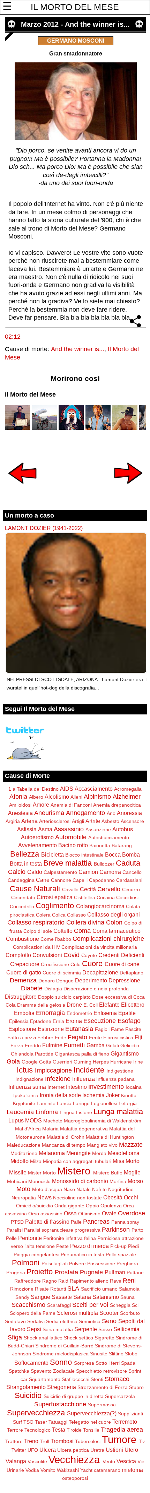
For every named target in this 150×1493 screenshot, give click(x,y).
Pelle (11, 1238)
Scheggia (120, 1305)
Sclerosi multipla (77, 1313)
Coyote (89, 955)
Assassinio (69, 829)
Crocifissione (55, 964)
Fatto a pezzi (21, 1037)
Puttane (135, 1272)
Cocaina (106, 897)
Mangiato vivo (102, 1145)
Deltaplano (131, 972)
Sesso (105, 1329)
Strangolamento (26, 1387)
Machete (52, 1120)
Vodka (32, 1470)
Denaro (46, 980)
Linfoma (47, 1112)
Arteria (29, 821)
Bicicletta (52, 854)
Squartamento (44, 1379)
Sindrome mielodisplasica (60, 1353)
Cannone (61, 880)
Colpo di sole (37, 931)
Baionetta (99, 845)
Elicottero (132, 1004)
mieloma (132, 1470)
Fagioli (102, 1029)
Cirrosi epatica (55, 897)
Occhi (131, 1197)
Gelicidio (129, 1045)
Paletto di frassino (47, 1221)
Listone (84, 1112)
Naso (69, 1189)
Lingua (67, 1112)
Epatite (127, 1013)
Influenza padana (115, 1079)
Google (30, 1062)
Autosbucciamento (108, 837)
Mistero (73, 1171)
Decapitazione (100, 972)
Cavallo (70, 889)
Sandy (22, 1297)
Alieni (76, 797)
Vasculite (37, 1461)
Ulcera (47, 1450)
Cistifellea (84, 897)
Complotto (18, 955)
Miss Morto (126, 1161)
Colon (114, 922)
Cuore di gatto (23, 972)
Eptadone (40, 1021)
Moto (23, 1189)
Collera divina (85, 922)
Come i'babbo (55, 939)
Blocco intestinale (84, 855)
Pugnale (91, 1272)
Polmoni (25, 1262)
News (44, 1197)
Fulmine (52, 1045)
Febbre (45, 1037)
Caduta (128, 863)
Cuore (92, 963)
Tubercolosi (87, 1441)
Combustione (22, 939)
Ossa (70, 1213)
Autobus (122, 829)
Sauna (127, 1297)
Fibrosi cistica (118, 1037)
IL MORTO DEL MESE (75, 7)
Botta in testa (26, 863)
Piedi (133, 1246)
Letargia (128, 1103)
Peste (62, 1246)
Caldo (34, 872)
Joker (113, 1095)
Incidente (89, 1070)
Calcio (16, 871)
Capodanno (102, 880)
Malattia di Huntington (110, 1137)
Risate (42, 1289)
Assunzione (98, 829)
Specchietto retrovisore (101, 1371)
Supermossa (102, 1404)
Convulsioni (47, 955)
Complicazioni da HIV (36, 947)
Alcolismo (57, 796)
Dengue (65, 980)
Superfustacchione (60, 1404)
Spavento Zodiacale (53, 1371)
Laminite (46, 1103)
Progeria (15, 1272)
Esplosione (22, 1029)
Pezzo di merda (89, 1246)
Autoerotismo (37, 837)
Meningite (78, 1153)
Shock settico (78, 1337)
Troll (44, 1441)
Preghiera (127, 1263)
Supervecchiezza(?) (92, 1413)
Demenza (23, 980)
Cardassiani (129, 880)
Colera (43, 915)
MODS (33, 1120)
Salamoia (129, 1289)
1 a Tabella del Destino (33, 789)
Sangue (40, 1297)
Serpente (85, 1329)
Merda (99, 1153)
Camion (88, 872)
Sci (135, 1305)
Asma (45, 829)
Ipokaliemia (25, 1095)
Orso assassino (45, 1213)
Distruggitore (21, 996)
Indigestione (119, 1071)
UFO (33, 1450)
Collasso (76, 915)
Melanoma (52, 1153)
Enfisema (105, 1013)
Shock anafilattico (43, 1337)
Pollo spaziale (121, 1254)
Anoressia (129, 813)
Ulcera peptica (73, 1450)
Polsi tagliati (55, 1263)
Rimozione (21, 1289)
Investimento (106, 1086)
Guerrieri (62, 1062)
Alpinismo (97, 796)
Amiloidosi (20, 805)
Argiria (13, 821)
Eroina (74, 1021)
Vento (109, 1461)
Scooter (109, 1313)
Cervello (108, 889)
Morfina (118, 1181)
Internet (56, 1087)
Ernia (58, 1021)
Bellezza (24, 854)
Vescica (126, 1461)
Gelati (112, 1045)
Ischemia (93, 1095)
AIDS (66, 788)
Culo (75, 964)
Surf (17, 1422)
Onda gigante (69, 1205)
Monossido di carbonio (80, 1181)
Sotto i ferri (108, 1363)
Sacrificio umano (99, 1289)
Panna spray (125, 1222)
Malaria (50, 1128)
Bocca (113, 854)
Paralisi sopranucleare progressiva (62, 1230)
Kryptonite (24, 1103)
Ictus (25, 1070)
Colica (59, 915)
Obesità (112, 1197)
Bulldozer (104, 864)
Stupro (136, 1387)
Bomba (131, 854)
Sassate (62, 1297)
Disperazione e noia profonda (96, 988)
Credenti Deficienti (121, 955)
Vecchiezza (74, 1459)
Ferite (95, 1037)
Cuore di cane (122, 964)
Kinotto (128, 1095)
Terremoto (124, 1421)
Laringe (81, 1103)
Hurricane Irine (126, 1062)
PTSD (17, 1222)
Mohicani (17, 1181)
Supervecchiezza (36, 1412)
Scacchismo (28, 1304)
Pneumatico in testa (82, 1254)
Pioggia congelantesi (36, 1254)
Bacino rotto (73, 845)
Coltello (63, 931)
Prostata (66, 1272)
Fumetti (74, 1045)
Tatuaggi (57, 1422)
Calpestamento (60, 872)
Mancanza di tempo (63, 1145)
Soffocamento (31, 1363)
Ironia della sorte (60, 1095)
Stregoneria (61, 1387)
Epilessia (19, 1021)
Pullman (115, 1272)
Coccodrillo (22, 906)
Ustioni (114, 1450)
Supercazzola (120, 1396)
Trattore (14, 1441)
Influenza (83, 1079)
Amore (41, 804)
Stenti (97, 1379)
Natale (83, 1189)
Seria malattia (58, 1329)
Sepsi (34, 1329)
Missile (18, 1172)
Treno (31, 1441)
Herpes (101, 1062)
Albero (36, 797)
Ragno (49, 1281)
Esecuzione (99, 1020)
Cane (43, 880)
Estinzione (51, 1029)
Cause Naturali (35, 888)
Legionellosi (104, 1103)
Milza (36, 1161)
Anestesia (20, 813)
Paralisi (15, 1230)
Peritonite (30, 1238)
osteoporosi (75, 1478)
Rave (115, 1281)
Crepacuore (24, 964)
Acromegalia (128, 789)
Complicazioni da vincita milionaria (99, 947)
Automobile (71, 837)
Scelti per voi (90, 1304)
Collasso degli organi (113, 914)
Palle (76, 1222)
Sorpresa (84, 1363)
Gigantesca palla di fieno (82, 1054)
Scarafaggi (59, 1305)
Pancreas (96, 1221)
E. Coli (90, 1005)
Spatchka (19, 1371)
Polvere (77, 1263)
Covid (71, 955)
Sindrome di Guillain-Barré (64, 1345)
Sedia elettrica (61, 1321)
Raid (63, 1281)
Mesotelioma (124, 1153)
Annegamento (85, 812)
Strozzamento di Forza (102, 1387)
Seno (109, 1321)
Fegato (77, 1037)
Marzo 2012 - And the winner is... (75, 24)
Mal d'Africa (28, 1128)
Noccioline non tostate (77, 1197)
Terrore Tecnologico (29, 1430)
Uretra (97, 1450)
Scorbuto (130, 1313)
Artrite (92, 821)
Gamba (96, 1045)
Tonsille (91, 1430)
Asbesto (110, 821)
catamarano (107, 1470)
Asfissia (27, 829)
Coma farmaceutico (116, 931)
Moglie (132, 1172)
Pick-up (118, 1246)
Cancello (132, 872)
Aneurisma (49, 812)
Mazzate (131, 1144)
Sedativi (36, 1321)
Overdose (131, 1213)
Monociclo (39, 1181)
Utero (131, 1450)
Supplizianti (130, 1413)
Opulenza (111, 1205)
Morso (135, 1181)
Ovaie (109, 1213)
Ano (111, 813)
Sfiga (15, 1337)
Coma (82, 930)
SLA (73, 1288)
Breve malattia (67, 863)
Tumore (119, 1439)
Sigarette (104, 1337)
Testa (58, 1429)
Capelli (80, 880)
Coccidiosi (127, 897)
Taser (41, 1422)
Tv (142, 1441)
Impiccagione (53, 1070)
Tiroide (74, 1430)
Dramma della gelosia (41, 1005)
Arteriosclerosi (54, 821)
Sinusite (98, 1353)
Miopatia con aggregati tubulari (77, 1161)
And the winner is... (77, 349)
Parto (137, 1230)
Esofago (129, 1020)
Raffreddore (27, 1281)
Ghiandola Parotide (32, 1054)
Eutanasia (79, 1028)
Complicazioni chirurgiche (108, 938)
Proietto (40, 1271)
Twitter (19, 1450)
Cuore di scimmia (62, 972)
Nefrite (99, 1189)
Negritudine (121, 1189)
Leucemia (20, 1112)
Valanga (16, 1461)
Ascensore (132, 821)
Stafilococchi (75, 1379)
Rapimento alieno (89, 1281)
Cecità (88, 889)
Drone (74, 1004)
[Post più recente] (22, 488)
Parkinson (116, 1229)
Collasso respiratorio (36, 922)
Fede (60, 1037)
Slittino (116, 1353)
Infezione (57, 1078)
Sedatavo (15, 1321)
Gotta (45, 1062)
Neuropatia (24, 1197)
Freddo (33, 1045)
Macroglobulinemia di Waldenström (102, 1120)
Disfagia (53, 988)
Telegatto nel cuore (90, 1422)
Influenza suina (27, 1087)
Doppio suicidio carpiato (64, 997)
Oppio (92, 1205)
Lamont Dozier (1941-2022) (44, 528)
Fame (117, 1029)
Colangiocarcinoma (100, 906)
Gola (13, 1061)
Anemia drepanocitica (117, 805)
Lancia (64, 1103)
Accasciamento (94, 788)
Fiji (138, 1037)
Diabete (32, 988)
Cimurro (131, 889)
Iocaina (134, 1087)
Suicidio (28, 1395)
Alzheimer (127, 796)
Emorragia (50, 1012)
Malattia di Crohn (65, 1137)
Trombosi (62, 1441)
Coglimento (55, 905)
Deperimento (91, 980)
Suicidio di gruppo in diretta (74, 1396)
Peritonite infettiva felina (69, 1238)
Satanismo (105, 1297)
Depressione (124, 980)
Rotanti (58, 1289)
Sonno (61, 1362)
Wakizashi (68, 1470)
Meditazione (23, 1153)
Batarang (122, 845)
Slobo (131, 1353)
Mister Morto (42, 1172)
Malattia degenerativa (84, 1128)
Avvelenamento (37, 845)
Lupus (16, 1120)
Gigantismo (125, 1053)
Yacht (86, 1470)
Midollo (19, 1161)
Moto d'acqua (47, 1189)
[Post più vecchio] (128, 488)
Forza (16, 1045)
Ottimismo (89, 1213)
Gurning (82, 1062)
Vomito (47, 1470)
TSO (28, 1422)
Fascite (133, 1029)
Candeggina (21, 880)
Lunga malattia (118, 1111)
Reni (129, 1280)
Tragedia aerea (122, 1429)
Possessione (101, 1263)
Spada (128, 1363)
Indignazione (29, 1079)
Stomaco (117, 1378)
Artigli (78, 821)
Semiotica (89, 1321)
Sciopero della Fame (32, 1313)
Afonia (18, 796)
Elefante (109, 1004)
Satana (82, 1297)
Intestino (76, 1087)
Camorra (110, 872)
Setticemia (126, 1329)
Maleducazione (23, 1145)
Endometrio (79, 1013)
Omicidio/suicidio (34, 1205)
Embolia (24, 1013)
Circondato (23, 897)
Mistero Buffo (107, 1172)
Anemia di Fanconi (71, 805)
